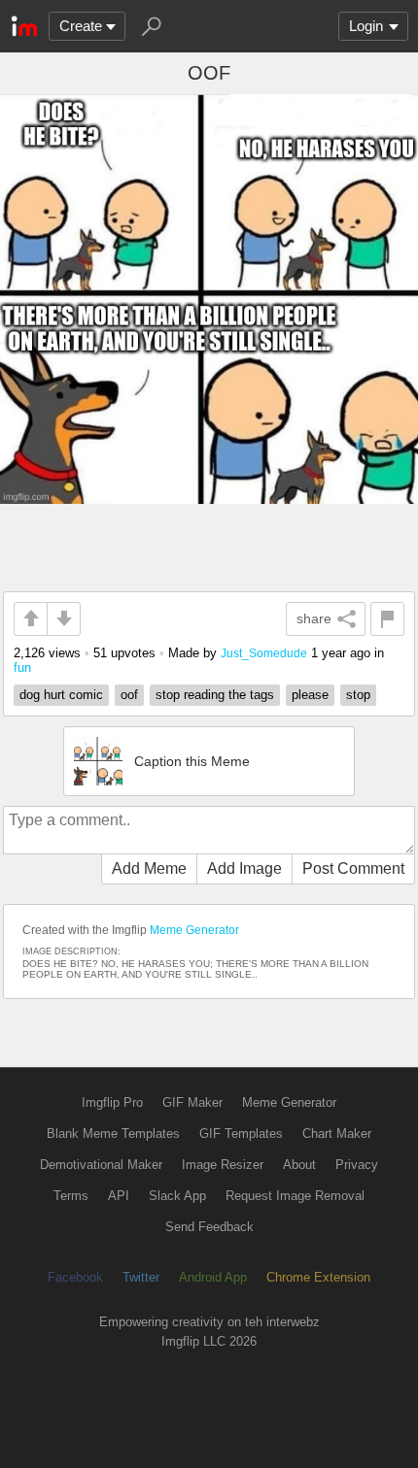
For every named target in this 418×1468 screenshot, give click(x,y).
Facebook (75, 1277)
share (313, 618)
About (299, 1164)
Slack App (177, 1195)
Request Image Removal (295, 1195)
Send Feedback (209, 1226)
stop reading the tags (215, 694)
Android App (213, 1277)
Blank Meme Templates (113, 1133)
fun (22, 667)
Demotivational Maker (101, 1164)
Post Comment (353, 868)
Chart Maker (336, 1133)
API (118, 1195)
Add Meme (149, 868)
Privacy (356, 1164)
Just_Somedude (264, 653)
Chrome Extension (318, 1277)
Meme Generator (194, 930)
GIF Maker (192, 1102)
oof (129, 694)
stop (358, 694)
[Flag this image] (387, 619)
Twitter (140, 1277)
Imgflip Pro (112, 1102)
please (310, 694)
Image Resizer (222, 1164)
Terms (70, 1195)
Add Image (244, 868)
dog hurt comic (61, 694)
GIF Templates (241, 1133)
